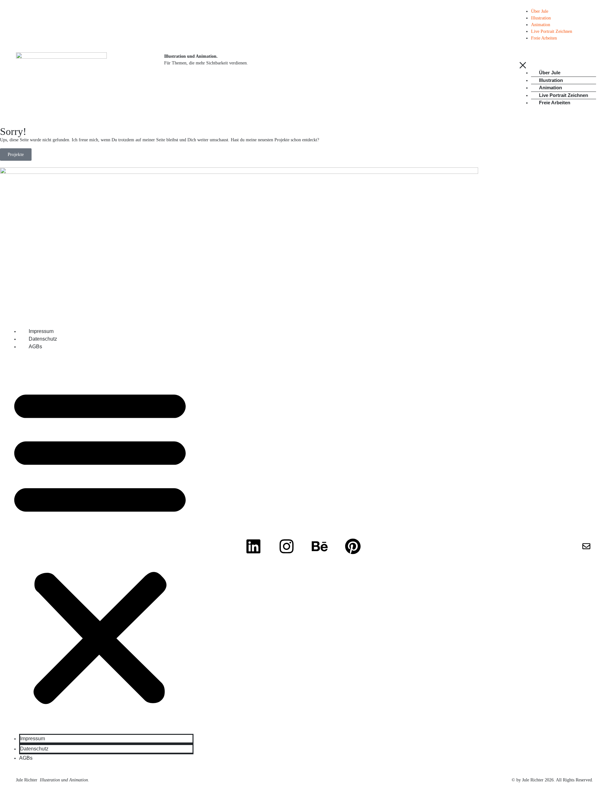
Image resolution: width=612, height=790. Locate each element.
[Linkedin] (253, 546)
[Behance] (320, 546)
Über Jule (539, 11)
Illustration (541, 18)
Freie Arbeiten (544, 38)
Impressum (41, 331)
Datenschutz (43, 339)
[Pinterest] (353, 546)
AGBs (35, 346)
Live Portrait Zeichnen (551, 31)
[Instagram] (287, 546)
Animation (540, 24)
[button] (99, 545)
